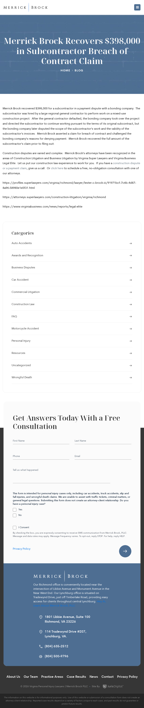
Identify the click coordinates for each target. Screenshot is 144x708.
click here (57, 168)
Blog (79, 70)
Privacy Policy (21, 549)
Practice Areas (52, 677)
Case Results (76, 677)
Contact (108, 677)
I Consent (23, 527)
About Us (13, 677)
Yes (20, 509)
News (94, 677)
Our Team (31, 677)
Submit (125, 551)
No (20, 515)
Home (65, 70)
